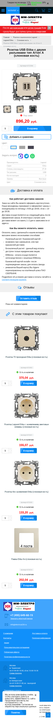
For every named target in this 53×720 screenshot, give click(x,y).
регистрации (34, 27)
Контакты (7, 638)
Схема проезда (15, 673)
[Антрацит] (31, 147)
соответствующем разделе (14, 280)
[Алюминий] (22, 147)
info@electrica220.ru (18, 624)
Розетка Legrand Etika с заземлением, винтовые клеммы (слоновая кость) (26, 425)
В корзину (32, 128)
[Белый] (5, 147)
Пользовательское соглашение (16, 647)
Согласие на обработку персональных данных (20, 705)
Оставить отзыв (28, 298)
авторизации (16, 27)
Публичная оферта (11, 652)
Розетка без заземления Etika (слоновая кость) (26, 491)
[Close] (49, 28)
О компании (8, 633)
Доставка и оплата (39, 633)
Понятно (15, 712)
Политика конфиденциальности (17, 657)
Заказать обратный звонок (21, 618)
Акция (6, 643)
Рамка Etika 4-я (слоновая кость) (26, 559)
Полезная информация (41, 638)
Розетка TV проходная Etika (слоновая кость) (27, 357)
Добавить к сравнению (21, 136)
